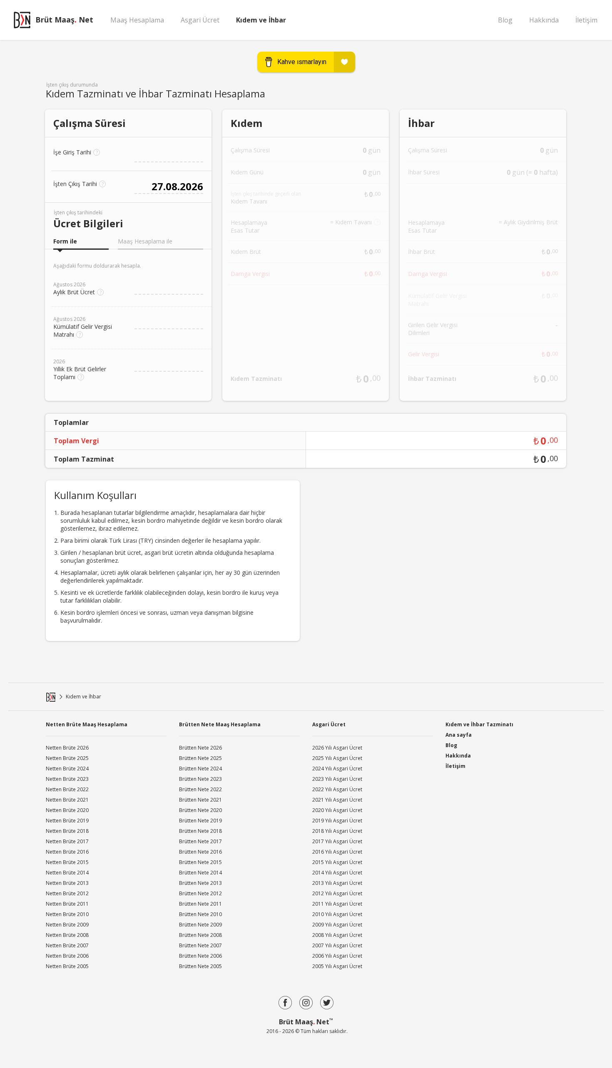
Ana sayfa (458, 734)
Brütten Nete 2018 (200, 831)
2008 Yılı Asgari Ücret (337, 935)
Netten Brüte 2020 (67, 810)
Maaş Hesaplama (137, 20)
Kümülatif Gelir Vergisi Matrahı (82, 326)
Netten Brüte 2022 (67, 789)
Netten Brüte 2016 (67, 851)
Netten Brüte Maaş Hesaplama (86, 724)
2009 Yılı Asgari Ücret (337, 924)
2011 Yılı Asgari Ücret (337, 903)
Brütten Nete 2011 (200, 903)
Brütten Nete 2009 (200, 924)
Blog (505, 20)
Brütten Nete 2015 (200, 862)
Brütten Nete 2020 (200, 810)
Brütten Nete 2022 (200, 789)
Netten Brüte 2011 (67, 903)
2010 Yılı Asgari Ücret (337, 914)
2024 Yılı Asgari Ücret (337, 768)
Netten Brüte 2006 (67, 955)
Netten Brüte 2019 (67, 820)
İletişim (586, 20)
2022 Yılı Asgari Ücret (337, 789)
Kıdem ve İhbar (261, 20)
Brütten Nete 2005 (200, 966)
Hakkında (544, 20)
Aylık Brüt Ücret (77, 288)
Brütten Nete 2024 (200, 768)
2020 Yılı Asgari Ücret (337, 810)
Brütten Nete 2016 (200, 851)
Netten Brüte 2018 (67, 831)
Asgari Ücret (200, 20)
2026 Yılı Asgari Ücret (337, 747)
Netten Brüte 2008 (67, 935)
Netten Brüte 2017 (67, 841)
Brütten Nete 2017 (200, 841)
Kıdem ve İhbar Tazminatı (479, 724)
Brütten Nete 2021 (200, 799)
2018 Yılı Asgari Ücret (337, 831)
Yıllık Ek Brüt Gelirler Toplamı (79, 369)
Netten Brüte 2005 (67, 966)
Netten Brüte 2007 (67, 945)
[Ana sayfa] (51, 697)
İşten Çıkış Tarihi (78, 184)
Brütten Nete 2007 (200, 945)
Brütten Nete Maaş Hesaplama (220, 724)
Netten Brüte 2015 (67, 862)
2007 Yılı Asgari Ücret (337, 945)
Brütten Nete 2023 (200, 778)
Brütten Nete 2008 (200, 935)
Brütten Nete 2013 (200, 883)
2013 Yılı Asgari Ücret (337, 883)
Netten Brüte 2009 (67, 924)
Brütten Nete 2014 (200, 872)
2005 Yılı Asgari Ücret (337, 966)
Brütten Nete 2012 (200, 893)
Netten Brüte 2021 (67, 799)
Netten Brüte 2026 (67, 747)
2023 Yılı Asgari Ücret (337, 778)
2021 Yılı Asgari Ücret (337, 799)
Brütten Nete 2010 (200, 914)
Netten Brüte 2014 (67, 872)
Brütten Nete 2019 (200, 820)
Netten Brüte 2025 (67, 758)
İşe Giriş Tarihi (75, 152)
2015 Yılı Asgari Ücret (337, 862)
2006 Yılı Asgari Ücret (337, 955)
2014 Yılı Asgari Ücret (337, 872)
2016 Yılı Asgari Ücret (337, 851)
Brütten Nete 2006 (200, 955)
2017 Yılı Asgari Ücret (337, 841)
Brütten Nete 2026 (200, 747)
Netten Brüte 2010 (67, 914)
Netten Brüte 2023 (67, 778)
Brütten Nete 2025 (200, 758)
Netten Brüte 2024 (67, 768)
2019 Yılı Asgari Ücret (337, 820)
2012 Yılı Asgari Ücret (337, 893)
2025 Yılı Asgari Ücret (337, 758)
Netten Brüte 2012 (67, 893)
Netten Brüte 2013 (67, 883)
